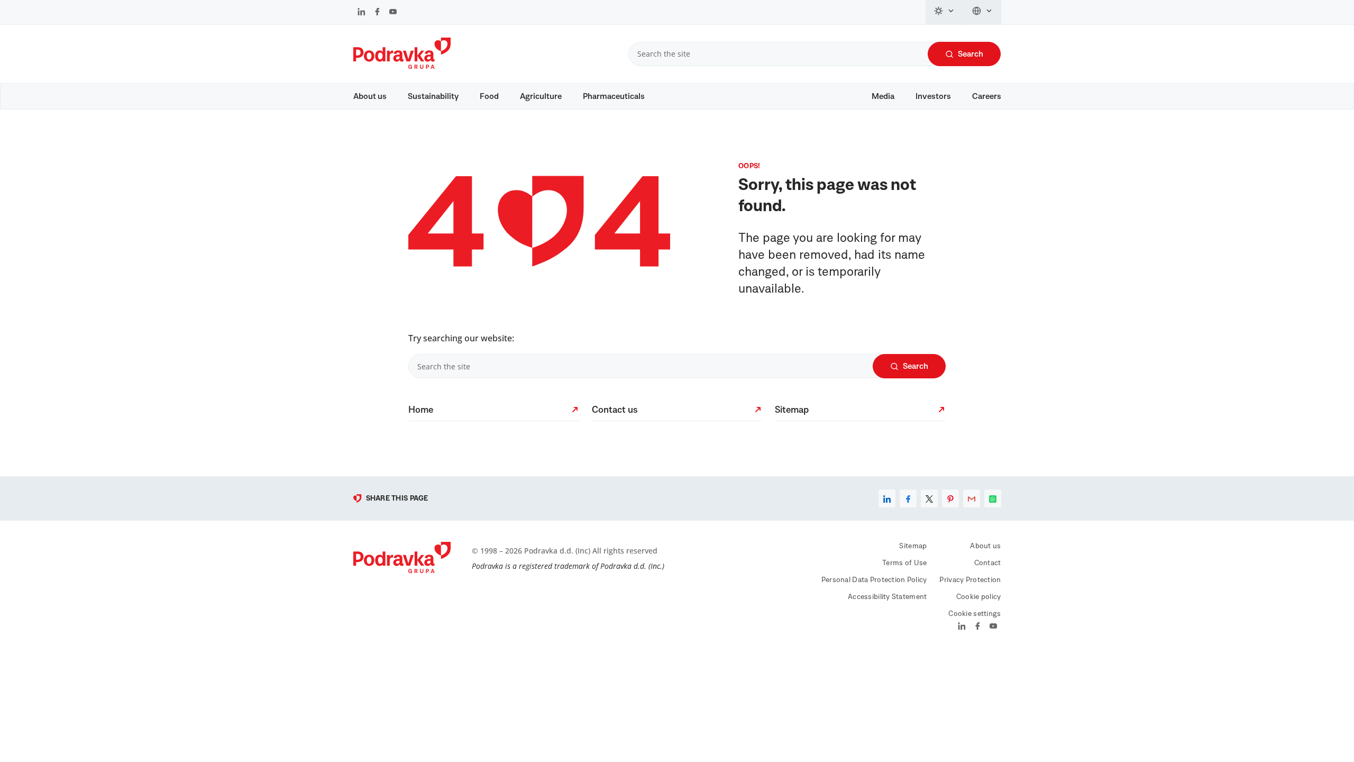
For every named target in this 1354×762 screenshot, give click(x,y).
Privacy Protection (970, 580)
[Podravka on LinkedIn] (361, 12)
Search (970, 54)
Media (883, 96)
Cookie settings (974, 614)
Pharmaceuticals (614, 96)
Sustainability (433, 96)
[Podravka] (402, 66)
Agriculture (541, 96)
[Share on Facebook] (908, 498)
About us (370, 96)
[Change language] (982, 12)
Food (489, 96)
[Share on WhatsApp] (992, 498)
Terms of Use (904, 563)
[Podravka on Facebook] (377, 12)
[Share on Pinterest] (950, 498)
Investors (933, 96)
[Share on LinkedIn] (887, 498)
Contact (987, 563)
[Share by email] (971, 498)
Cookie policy (978, 597)
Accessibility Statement (887, 597)
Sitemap (913, 546)
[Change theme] (945, 12)
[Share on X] (929, 498)
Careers (986, 96)
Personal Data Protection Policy (874, 580)
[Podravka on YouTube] (393, 12)
